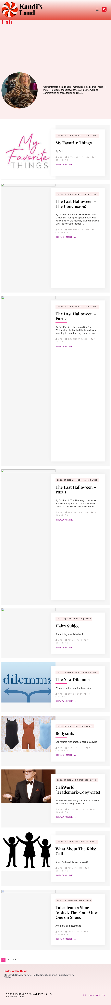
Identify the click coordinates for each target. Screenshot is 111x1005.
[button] (72, 9)
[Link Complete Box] (55, 152)
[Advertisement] (55, 49)
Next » (17, 959)
